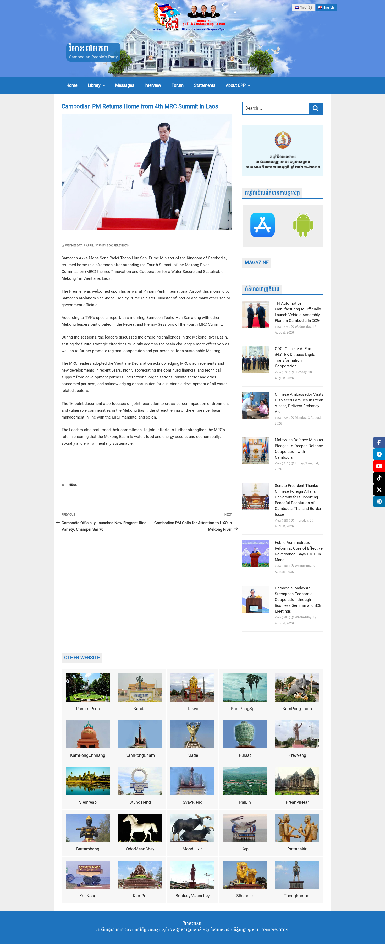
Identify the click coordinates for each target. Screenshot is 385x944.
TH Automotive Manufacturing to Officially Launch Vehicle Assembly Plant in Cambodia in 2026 (298, 312)
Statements (204, 85)
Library (94, 85)
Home (71, 85)
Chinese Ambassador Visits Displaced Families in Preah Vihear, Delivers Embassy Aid (299, 403)
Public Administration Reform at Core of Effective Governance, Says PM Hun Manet (299, 551)
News (73, 484)
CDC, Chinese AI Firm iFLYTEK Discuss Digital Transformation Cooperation (295, 357)
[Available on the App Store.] (262, 226)
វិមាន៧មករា (89, 49)
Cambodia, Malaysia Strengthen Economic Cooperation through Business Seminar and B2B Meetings (298, 600)
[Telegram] (379, 454)
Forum (178, 85)
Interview (153, 85)
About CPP (236, 85)
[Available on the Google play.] (303, 226)
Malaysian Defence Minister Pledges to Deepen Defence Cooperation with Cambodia (299, 448)
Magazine (257, 262)
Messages (124, 85)
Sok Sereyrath (118, 245)
